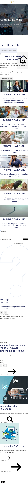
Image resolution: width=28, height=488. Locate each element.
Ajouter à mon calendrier (6, 78)
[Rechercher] (0, 54)
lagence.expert (19, 485)
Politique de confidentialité (17, 484)
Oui (1, 312)
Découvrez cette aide (18, 243)
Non (5, 312)
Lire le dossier (4, 422)
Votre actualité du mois (6, 471)
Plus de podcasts (4, 374)
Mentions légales (4, 484)
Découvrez (3, 460)
